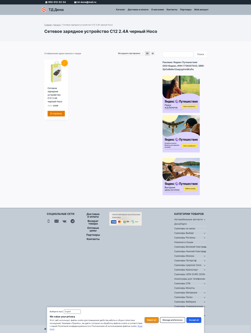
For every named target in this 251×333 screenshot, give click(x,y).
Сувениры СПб (182, 283)
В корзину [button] (56, 113)
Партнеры (186, 9)
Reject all (151, 320)
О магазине (157, 9)
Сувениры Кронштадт (186, 269)
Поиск (200, 54)
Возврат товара (93, 222)
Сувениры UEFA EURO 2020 (189, 274)
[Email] (57, 221)
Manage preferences (172, 320)
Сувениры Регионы (184, 237)
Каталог (120, 9)
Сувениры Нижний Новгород (190, 251)
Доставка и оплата (138, 9)
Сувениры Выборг (184, 233)
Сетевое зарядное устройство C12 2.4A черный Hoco (55, 95)
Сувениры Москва (184, 256)
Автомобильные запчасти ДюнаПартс (188, 221)
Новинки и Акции (183, 242)
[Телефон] (49, 221)
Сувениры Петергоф (185, 260)
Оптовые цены (93, 229)
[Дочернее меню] (204, 219)
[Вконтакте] (65, 221)
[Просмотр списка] (153, 53)
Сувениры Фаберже (185, 301)
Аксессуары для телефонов (189, 279)
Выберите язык (56, 311)
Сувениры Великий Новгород (190, 246)
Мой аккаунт (201, 9)
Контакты (172, 9)
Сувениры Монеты (184, 288)
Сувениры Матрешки (185, 292)
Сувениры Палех (183, 297)
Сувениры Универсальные (188, 306)
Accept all (194, 320)
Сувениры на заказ (184, 228)
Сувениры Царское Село (187, 265)
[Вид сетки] (147, 53)
